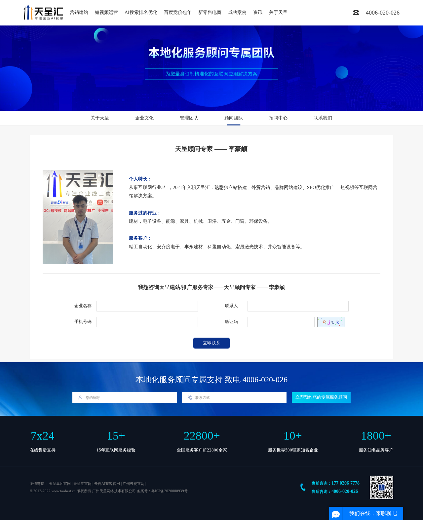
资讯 (257, 12)
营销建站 (79, 12)
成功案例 (237, 12)
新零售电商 (209, 12)
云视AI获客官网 (107, 484)
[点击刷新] (331, 322)
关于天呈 (278, 12)
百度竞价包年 (178, 12)
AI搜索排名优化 (141, 12)
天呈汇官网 (82, 484)
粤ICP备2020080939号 (169, 491)
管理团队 (189, 117)
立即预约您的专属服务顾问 (321, 397)
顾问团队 (233, 117)
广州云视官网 (133, 484)
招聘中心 (278, 117)
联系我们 (323, 117)
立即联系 (211, 343)
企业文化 (144, 117)
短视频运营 (106, 12)
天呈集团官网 (60, 484)
